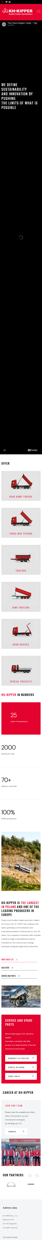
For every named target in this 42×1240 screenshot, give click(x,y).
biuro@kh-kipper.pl (10, 1228)
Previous (29, 1176)
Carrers (12, 1131)
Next (36, 1176)
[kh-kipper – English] (17, 11)
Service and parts (8, 975)
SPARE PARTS (14, 1076)
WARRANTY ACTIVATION (18, 1058)
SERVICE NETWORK (16, 1067)
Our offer (5, 967)
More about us (7, 959)
